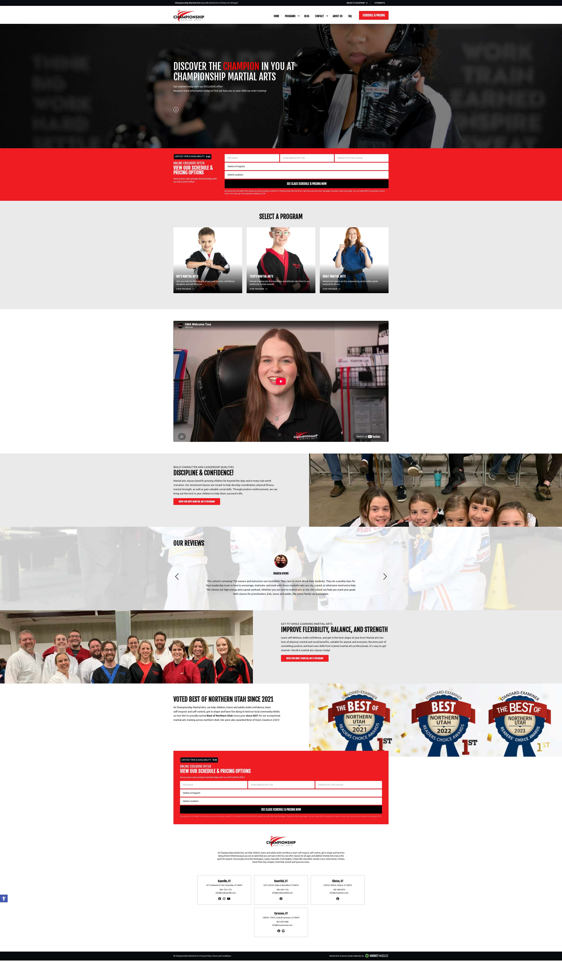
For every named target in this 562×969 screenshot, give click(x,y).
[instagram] (224, 898)
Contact (319, 16)
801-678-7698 (282, 922)
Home (276, 16)
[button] (4, 898)
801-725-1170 (226, 890)
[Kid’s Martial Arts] (207, 260)
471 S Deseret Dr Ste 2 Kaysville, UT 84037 (224, 885)
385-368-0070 (339, 890)
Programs (290, 16)
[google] (283, 931)
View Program (183, 289)
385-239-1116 (282, 890)
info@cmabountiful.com (282, 893)
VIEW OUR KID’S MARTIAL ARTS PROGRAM (197, 501)
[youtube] (228, 898)
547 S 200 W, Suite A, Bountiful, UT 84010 (281, 885)
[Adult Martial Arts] (354, 260)
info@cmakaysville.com (226, 893)
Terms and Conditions (221, 956)
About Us (337, 16)
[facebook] (219, 898)
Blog (306, 16)
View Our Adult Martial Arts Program (304, 658)
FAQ (350, 16)
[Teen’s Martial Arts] (281, 260)
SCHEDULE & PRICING (374, 15)
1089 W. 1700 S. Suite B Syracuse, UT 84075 (281, 917)
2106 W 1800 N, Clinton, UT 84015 (337, 885)
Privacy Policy (205, 956)
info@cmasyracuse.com (282, 925)
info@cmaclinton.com (339, 893)
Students (380, 3)
